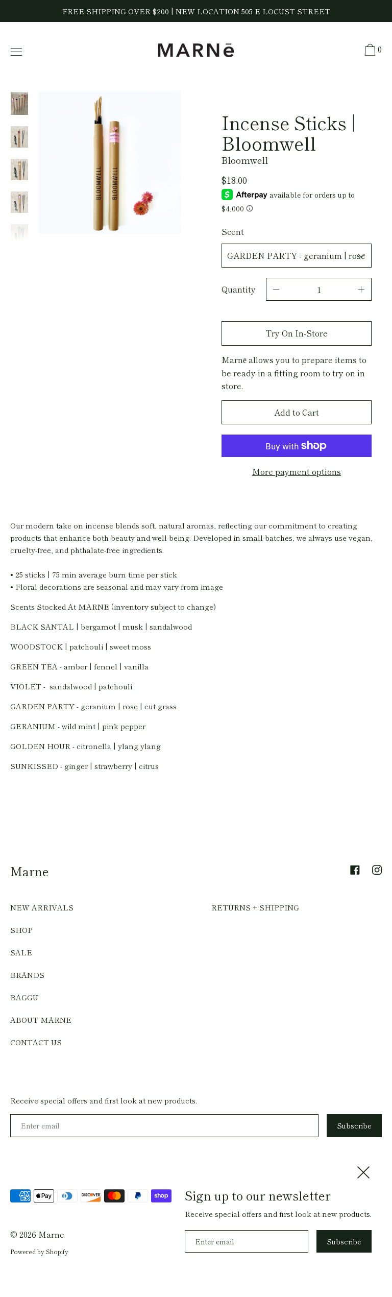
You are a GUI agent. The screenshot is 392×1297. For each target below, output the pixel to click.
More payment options (296, 471)
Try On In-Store (296, 333)
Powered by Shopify (39, 1251)
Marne (29, 871)
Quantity (239, 289)
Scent (233, 231)
